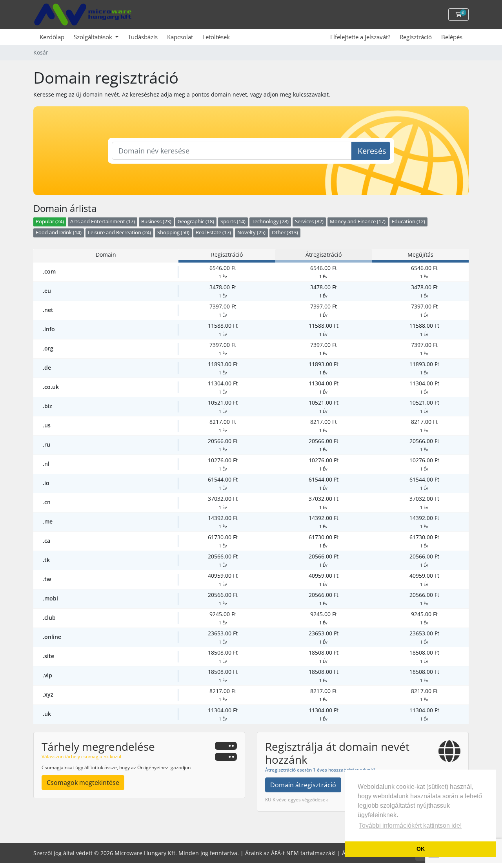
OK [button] (421, 849)
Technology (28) (270, 221)
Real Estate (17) (213, 232)
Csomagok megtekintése (83, 782)
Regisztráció (416, 37)
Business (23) (156, 221)
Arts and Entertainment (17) (102, 221)
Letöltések (216, 37)
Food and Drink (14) (59, 232)
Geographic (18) (196, 221)
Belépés (451, 37)
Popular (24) (50, 221)
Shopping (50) (173, 232)
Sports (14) (233, 221)
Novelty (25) (251, 232)
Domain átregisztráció (303, 785)
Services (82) (309, 221)
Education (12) (408, 221)
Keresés (372, 151)
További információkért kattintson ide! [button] (410, 825)
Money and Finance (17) (358, 221)
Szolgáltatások (94, 37)
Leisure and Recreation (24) (119, 232)
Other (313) (285, 232)
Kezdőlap (52, 37)
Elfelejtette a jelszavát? (360, 37)
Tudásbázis (143, 37)
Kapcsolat (180, 37)
